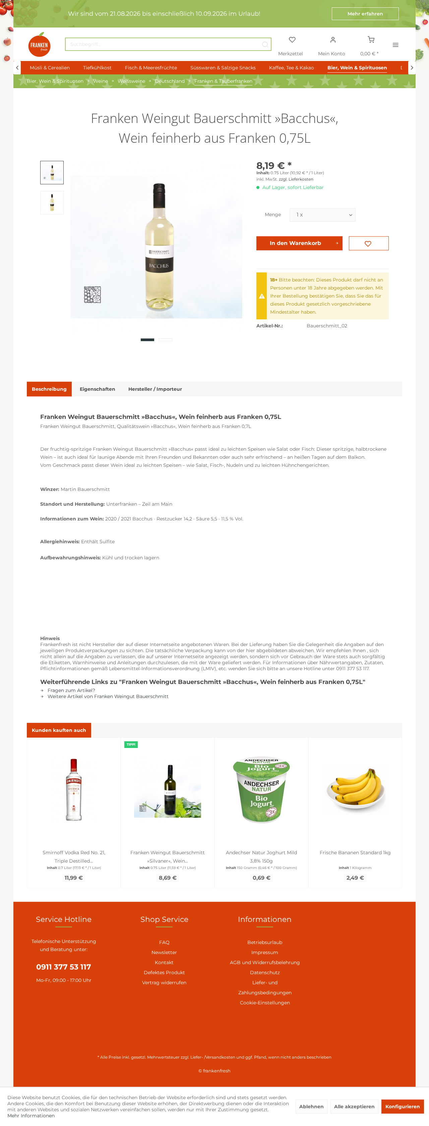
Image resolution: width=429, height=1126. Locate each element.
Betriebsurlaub (264, 942)
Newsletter (164, 952)
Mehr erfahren (365, 14)
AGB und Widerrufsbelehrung (265, 962)
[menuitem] (168, 44)
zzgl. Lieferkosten (296, 179)
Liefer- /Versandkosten (212, 1057)
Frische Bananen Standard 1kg (355, 853)
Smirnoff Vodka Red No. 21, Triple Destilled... (74, 857)
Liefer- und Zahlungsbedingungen (265, 988)
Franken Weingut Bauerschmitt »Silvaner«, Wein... (167, 857)
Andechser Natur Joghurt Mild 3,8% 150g (261, 857)
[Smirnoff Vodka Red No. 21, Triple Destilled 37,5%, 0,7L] (73, 790)
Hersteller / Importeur (155, 389)
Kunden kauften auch (59, 730)
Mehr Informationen (31, 1116)
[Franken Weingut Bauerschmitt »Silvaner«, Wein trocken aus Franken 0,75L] (167, 790)
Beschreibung (49, 389)
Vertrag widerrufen (164, 983)
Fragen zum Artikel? (70, 690)
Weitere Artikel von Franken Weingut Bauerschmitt (107, 696)
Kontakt (164, 962)
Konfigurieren (402, 1107)
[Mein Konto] (333, 39)
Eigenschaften (97, 389)
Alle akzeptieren (354, 1107)
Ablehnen (311, 1107)
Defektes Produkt (164, 972)
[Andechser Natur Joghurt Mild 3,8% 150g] (261, 790)
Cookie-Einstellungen (265, 1003)
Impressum (264, 952)
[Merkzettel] (292, 39)
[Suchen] (265, 44)
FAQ (164, 942)
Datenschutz (265, 972)
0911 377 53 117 (63, 967)
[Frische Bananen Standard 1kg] (355, 790)
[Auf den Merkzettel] (369, 243)
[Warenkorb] (371, 39)
